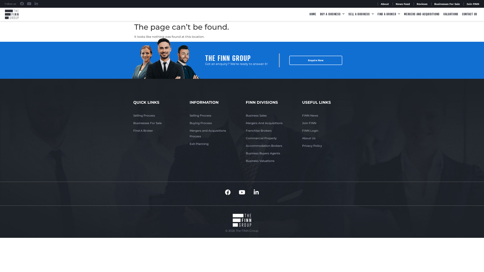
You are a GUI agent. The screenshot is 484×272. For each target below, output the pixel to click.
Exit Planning (199, 144)
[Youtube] (29, 4)
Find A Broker (387, 14)
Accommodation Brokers (264, 146)
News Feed (403, 3)
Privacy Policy (312, 146)
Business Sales (256, 115)
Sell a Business (359, 14)
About (385, 3)
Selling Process (144, 115)
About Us (309, 138)
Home (312, 14)
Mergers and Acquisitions (422, 14)
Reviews (422, 3)
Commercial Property (261, 138)
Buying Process (201, 123)
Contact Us (469, 14)
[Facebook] (22, 4)
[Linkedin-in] (36, 4)
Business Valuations (260, 161)
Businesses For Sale (447, 3)
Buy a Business (330, 14)
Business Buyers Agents (263, 153)
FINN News (310, 115)
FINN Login (310, 130)
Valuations (450, 14)
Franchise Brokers (259, 130)
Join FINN (473, 3)
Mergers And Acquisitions (264, 123)
